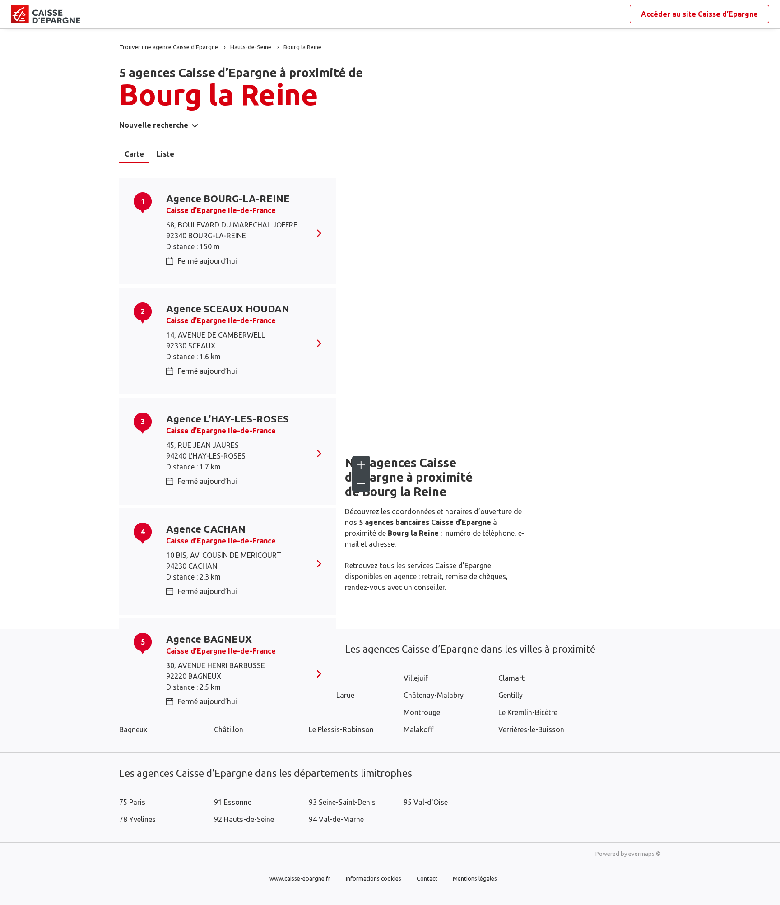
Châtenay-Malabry (434, 695)
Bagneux (133, 729)
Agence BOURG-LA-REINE (228, 198)
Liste (165, 154)
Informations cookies (373, 878)
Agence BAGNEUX (209, 639)
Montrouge (422, 712)
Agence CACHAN (206, 528)
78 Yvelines (137, 819)
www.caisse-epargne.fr (299, 878)
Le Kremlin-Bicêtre (527, 712)
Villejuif (416, 678)
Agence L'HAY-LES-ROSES (227, 418)
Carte (134, 154)
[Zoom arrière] (361, 483)
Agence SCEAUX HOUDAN (227, 308)
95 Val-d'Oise (426, 802)
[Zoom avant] (361, 465)
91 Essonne (232, 802)
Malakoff (418, 729)
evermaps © (644, 853)
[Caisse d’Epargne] (18, 14)
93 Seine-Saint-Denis (342, 802)
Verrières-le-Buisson (531, 729)
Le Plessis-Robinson (341, 729)
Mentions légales (475, 878)
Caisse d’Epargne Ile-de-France (221, 210)
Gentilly (510, 695)
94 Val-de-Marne (336, 819)
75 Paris (132, 802)
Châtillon (228, 729)
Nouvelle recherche (153, 125)
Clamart (511, 678)
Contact (427, 878)
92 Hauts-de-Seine (244, 819)
